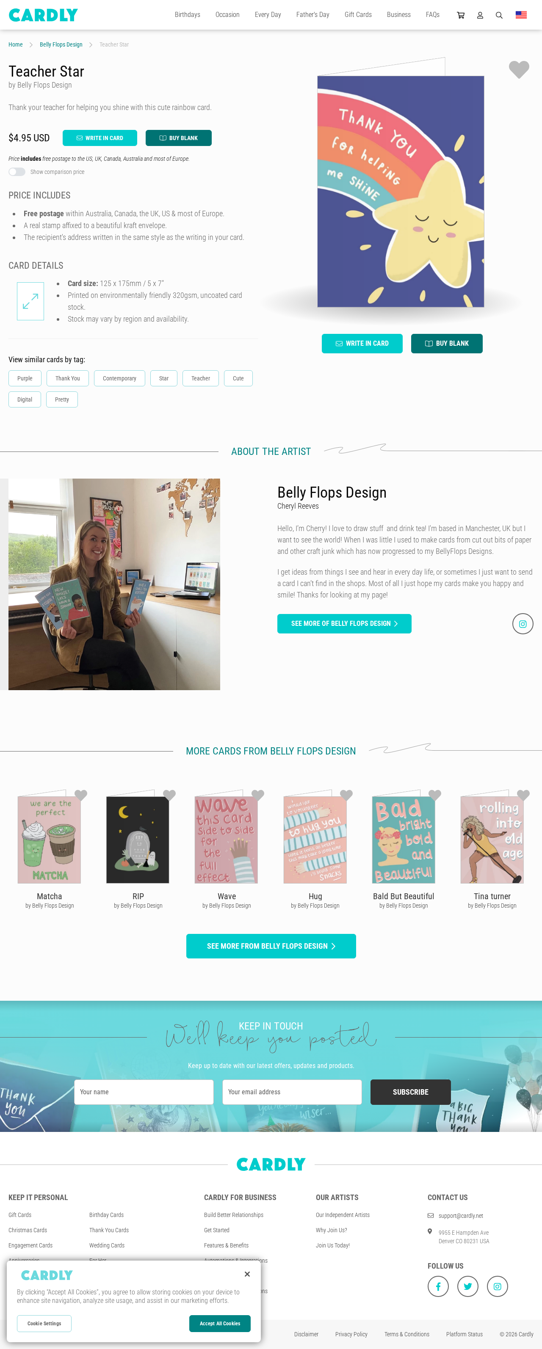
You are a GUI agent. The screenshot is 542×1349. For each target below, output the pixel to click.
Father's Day (312, 15)
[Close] (247, 1274)
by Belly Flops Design (49, 905)
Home (15, 44)
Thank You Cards (109, 1230)
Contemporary (119, 378)
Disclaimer (306, 1334)
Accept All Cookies (220, 1324)
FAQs (433, 15)
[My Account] (480, 14)
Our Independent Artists (343, 1214)
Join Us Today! (333, 1245)
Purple (25, 378)
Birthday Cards (106, 1214)
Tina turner (492, 896)
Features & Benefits (226, 1245)
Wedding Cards (106, 1245)
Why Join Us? (331, 1230)
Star (164, 378)
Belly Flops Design (61, 44)
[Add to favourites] (519, 70)
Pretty (62, 399)
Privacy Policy (351, 1334)
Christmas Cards (27, 1230)
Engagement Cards (30, 1245)
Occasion (228, 15)
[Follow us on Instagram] (497, 1286)
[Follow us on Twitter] (467, 1286)
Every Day (268, 15)
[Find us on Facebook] (438, 1286)
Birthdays (187, 15)
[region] (134, 1301)
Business (399, 15)
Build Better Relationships (233, 1214)
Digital (24, 399)
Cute (238, 378)
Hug (315, 896)
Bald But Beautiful (403, 896)
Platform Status (464, 1334)
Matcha (49, 896)
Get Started (217, 1230)
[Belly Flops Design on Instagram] (523, 623)
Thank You (67, 378)
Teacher (200, 378)
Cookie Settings (44, 1324)
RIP (138, 896)
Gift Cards (358, 15)
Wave (227, 896)
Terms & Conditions (406, 1334)
